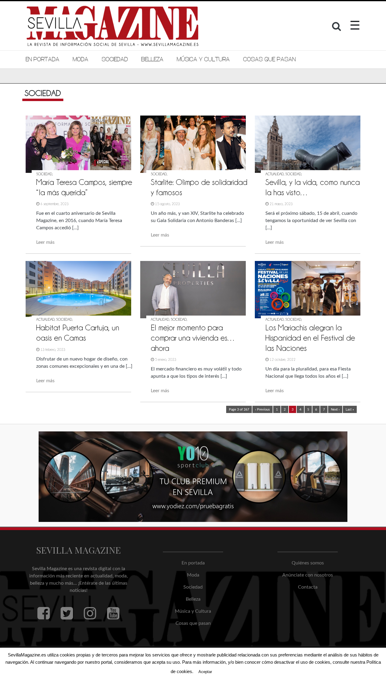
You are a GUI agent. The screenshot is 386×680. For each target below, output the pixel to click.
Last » (350, 409)
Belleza (152, 59)
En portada (42, 59)
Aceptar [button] (205, 671)
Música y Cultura (203, 59)
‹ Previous (262, 409)
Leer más (45, 242)
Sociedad (115, 59)
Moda (80, 59)
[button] (337, 28)
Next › (335, 409)
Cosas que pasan (269, 59)
